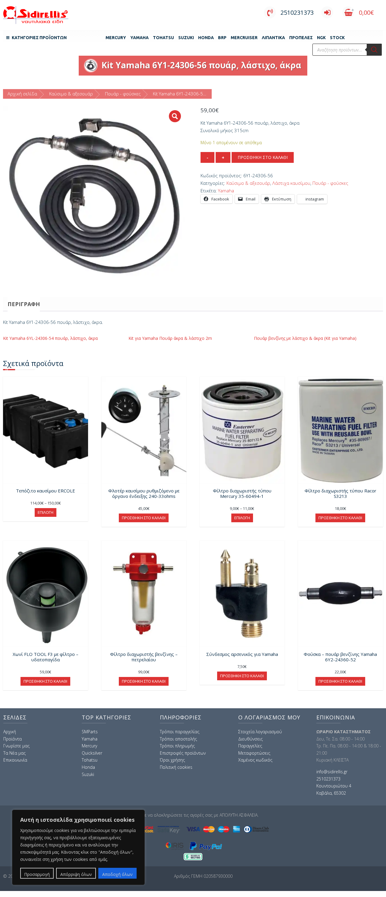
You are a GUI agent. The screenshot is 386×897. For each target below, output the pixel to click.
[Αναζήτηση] (374, 50)
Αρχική (9, 731)
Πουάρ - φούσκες (123, 94)
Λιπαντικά (273, 37)
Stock (337, 37)
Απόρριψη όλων (76, 874)
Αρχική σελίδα (22, 94)
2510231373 (297, 12)
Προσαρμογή (37, 874)
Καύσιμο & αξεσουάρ (71, 94)
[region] (78, 847)
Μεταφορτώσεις (254, 753)
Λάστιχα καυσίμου (291, 183)
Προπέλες (301, 37)
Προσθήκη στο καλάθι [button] (144, 517)
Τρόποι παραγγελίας (179, 731)
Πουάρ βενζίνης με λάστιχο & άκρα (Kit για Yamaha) (305, 338)
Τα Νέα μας (14, 753)
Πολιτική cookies (176, 767)
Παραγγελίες (250, 746)
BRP (222, 37)
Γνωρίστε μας (16, 746)
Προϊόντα (12, 739)
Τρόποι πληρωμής (177, 746)
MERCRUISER (244, 37)
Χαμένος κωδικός (255, 760)
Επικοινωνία (15, 760)
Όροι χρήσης (172, 760)
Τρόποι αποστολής (178, 739)
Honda (206, 37)
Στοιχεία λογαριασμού (260, 731)
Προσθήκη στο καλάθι (263, 157)
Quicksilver (92, 753)
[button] (175, 116)
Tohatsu (163, 37)
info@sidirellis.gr (331, 771)
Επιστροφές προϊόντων (183, 753)
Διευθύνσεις (250, 739)
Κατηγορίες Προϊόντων (39, 37)
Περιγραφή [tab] (24, 304)
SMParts (90, 731)
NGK (321, 37)
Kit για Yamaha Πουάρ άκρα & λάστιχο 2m (170, 338)
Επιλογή (45, 512)
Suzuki (186, 37)
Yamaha (139, 37)
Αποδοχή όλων (117, 874)
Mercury (116, 37)
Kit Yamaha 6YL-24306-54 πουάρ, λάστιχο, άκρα (50, 338)
